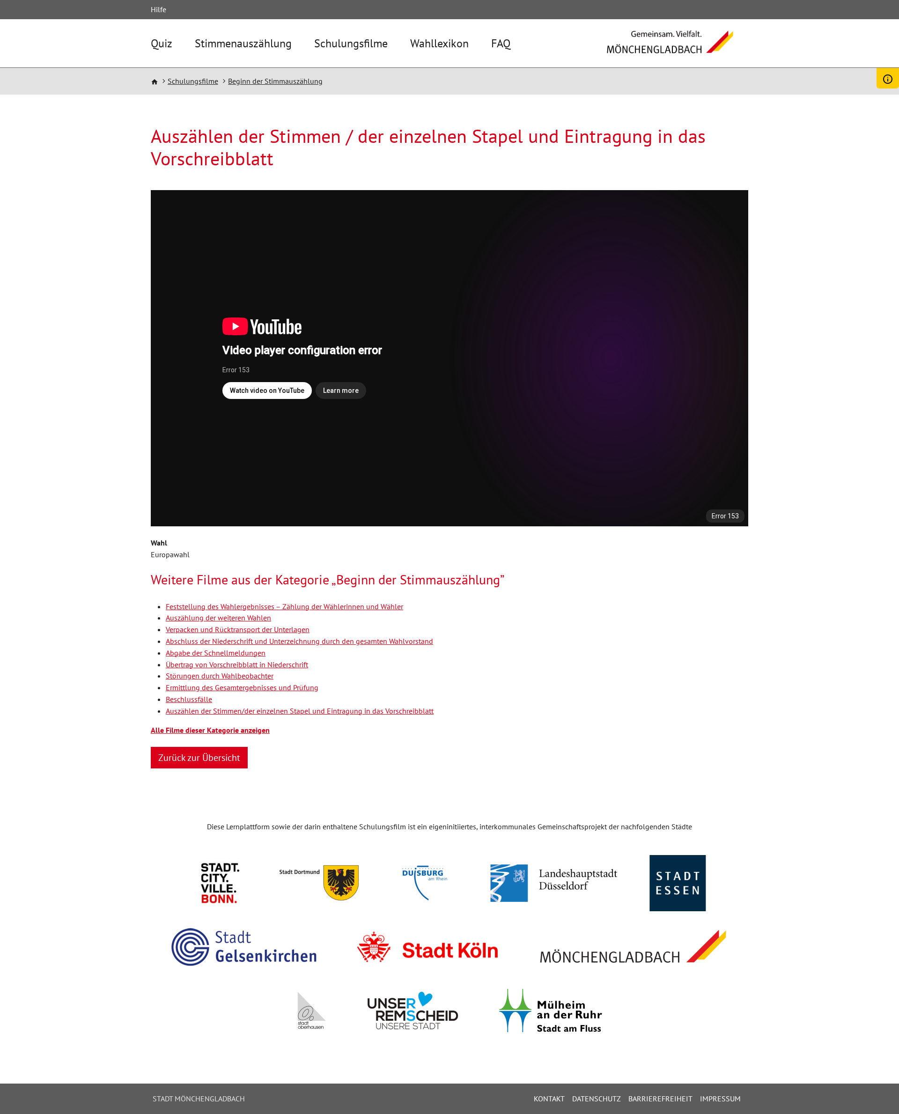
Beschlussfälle (189, 699)
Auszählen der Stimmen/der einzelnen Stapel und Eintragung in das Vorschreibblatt (300, 711)
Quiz (161, 43)
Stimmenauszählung (243, 43)
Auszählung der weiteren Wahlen (218, 617)
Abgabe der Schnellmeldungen (215, 652)
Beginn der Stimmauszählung (275, 81)
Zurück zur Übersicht (199, 758)
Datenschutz (596, 1098)
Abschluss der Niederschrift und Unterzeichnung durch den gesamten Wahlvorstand (299, 641)
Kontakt (549, 1098)
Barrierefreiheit (660, 1098)
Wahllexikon (439, 43)
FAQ (500, 43)
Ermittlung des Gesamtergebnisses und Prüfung (242, 687)
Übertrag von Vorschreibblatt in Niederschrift (237, 664)
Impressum (720, 1098)
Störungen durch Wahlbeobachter (219, 675)
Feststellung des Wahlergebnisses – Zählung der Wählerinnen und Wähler (284, 606)
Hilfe (158, 9)
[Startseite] (670, 48)
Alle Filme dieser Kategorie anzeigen (210, 730)
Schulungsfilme (351, 43)
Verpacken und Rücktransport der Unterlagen (237, 629)
